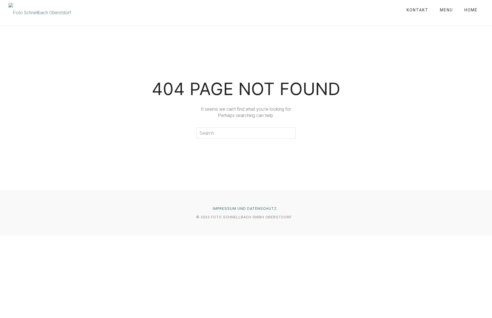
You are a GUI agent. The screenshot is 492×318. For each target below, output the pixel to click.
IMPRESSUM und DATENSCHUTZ (245, 208)
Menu (446, 10)
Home (471, 10)
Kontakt (418, 10)
